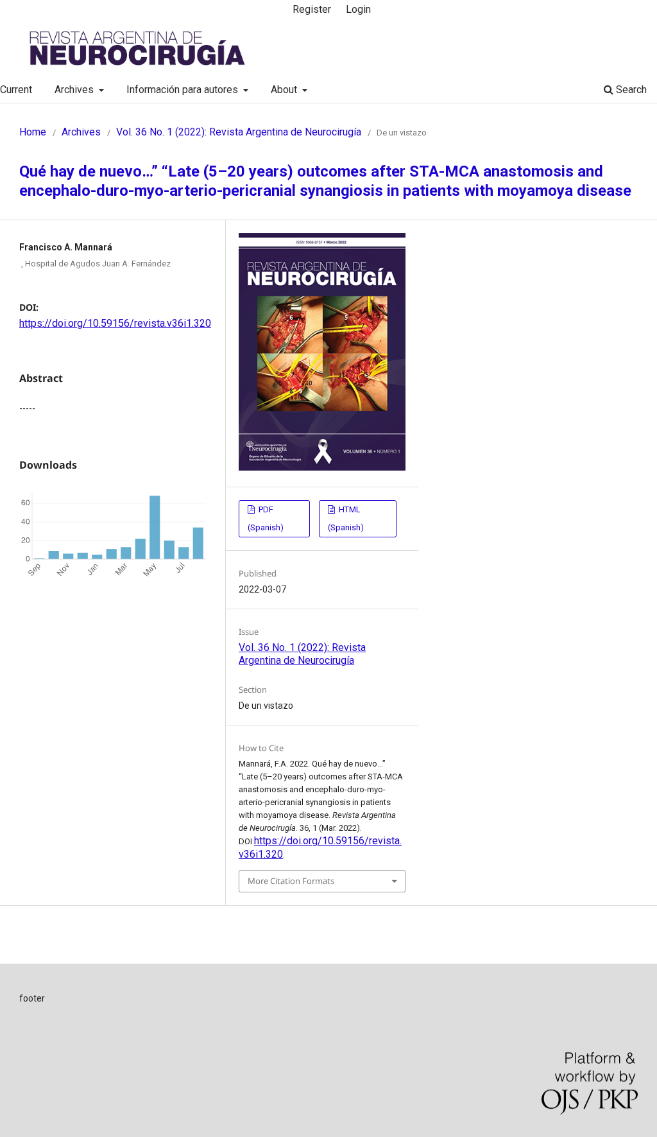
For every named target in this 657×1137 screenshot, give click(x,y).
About (285, 89)
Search (630, 89)
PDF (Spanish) (266, 518)
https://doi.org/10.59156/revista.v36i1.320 (115, 323)
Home (32, 132)
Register (312, 9)
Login (358, 9)
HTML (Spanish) (346, 518)
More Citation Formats (291, 881)
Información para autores (183, 89)
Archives (75, 89)
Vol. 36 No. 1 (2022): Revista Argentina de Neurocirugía (238, 132)
